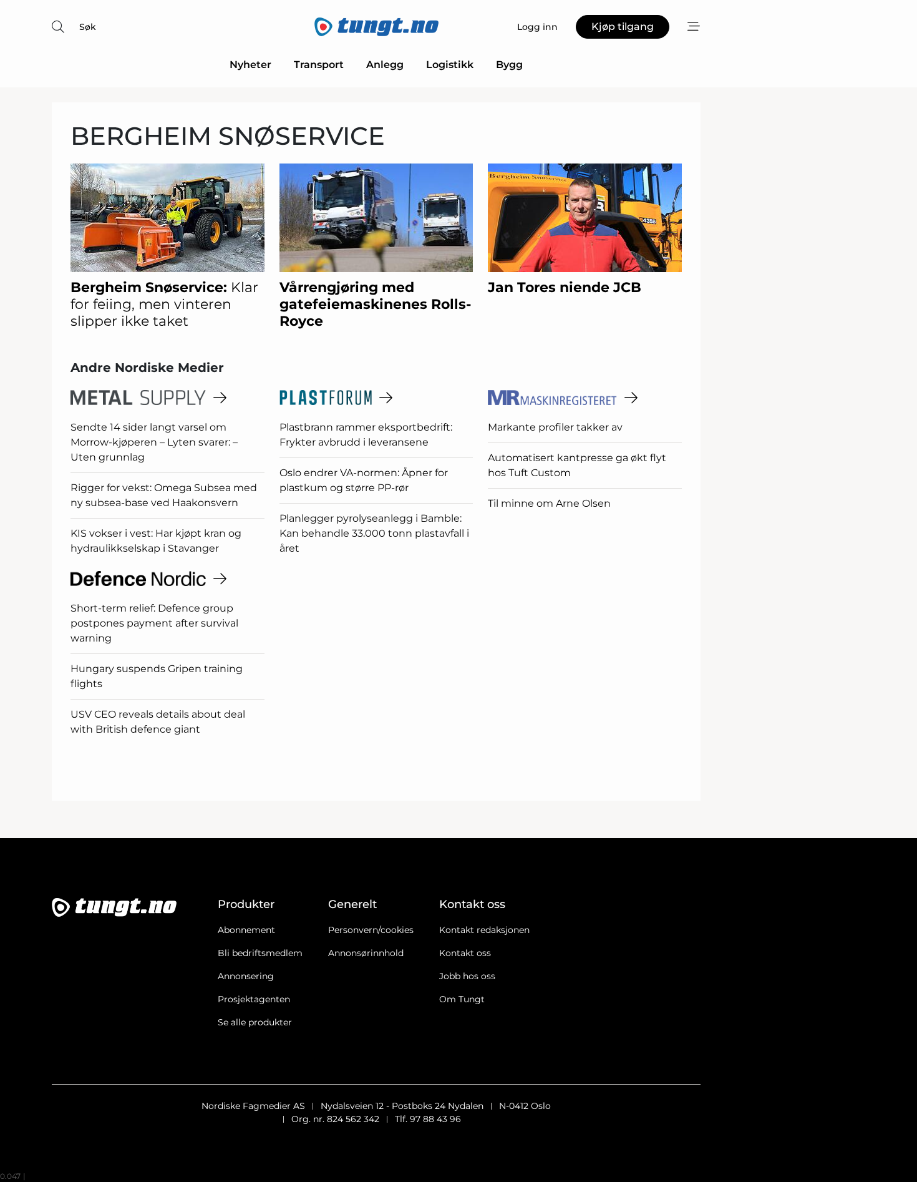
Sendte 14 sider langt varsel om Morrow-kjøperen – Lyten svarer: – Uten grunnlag (154, 442)
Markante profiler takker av (555, 427)
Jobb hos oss (467, 976)
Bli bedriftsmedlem (260, 953)
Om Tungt (462, 999)
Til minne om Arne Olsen (549, 503)
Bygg (509, 65)
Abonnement (246, 929)
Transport (319, 65)
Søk (87, 26)
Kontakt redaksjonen (484, 929)
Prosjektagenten (254, 999)
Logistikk (449, 65)
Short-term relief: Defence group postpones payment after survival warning (154, 623)
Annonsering (246, 976)
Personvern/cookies (371, 929)
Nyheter (250, 65)
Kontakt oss (465, 953)
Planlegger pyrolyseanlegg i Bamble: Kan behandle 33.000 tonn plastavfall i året (374, 533)
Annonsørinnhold (366, 953)
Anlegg (385, 65)
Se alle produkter (255, 1022)
